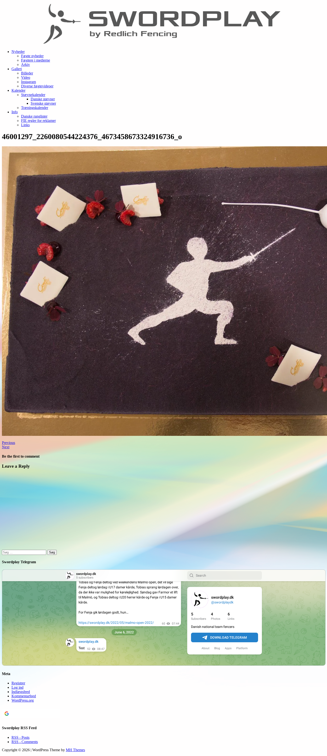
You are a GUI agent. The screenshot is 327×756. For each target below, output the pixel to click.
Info (14, 112)
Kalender (18, 90)
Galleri (16, 69)
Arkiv (25, 65)
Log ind (17, 687)
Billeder (27, 73)
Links (25, 125)
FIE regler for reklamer (38, 121)
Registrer (18, 683)
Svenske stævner (43, 103)
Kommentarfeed (23, 696)
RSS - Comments (24, 742)
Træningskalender (34, 108)
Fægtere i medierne (35, 60)
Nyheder (18, 52)
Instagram (28, 82)
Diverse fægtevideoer (37, 86)
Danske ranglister (34, 116)
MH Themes (75, 750)
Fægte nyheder (32, 56)
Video (25, 77)
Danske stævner (43, 99)
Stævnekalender (33, 95)
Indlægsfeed (20, 692)
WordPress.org (22, 700)
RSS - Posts (20, 737)
